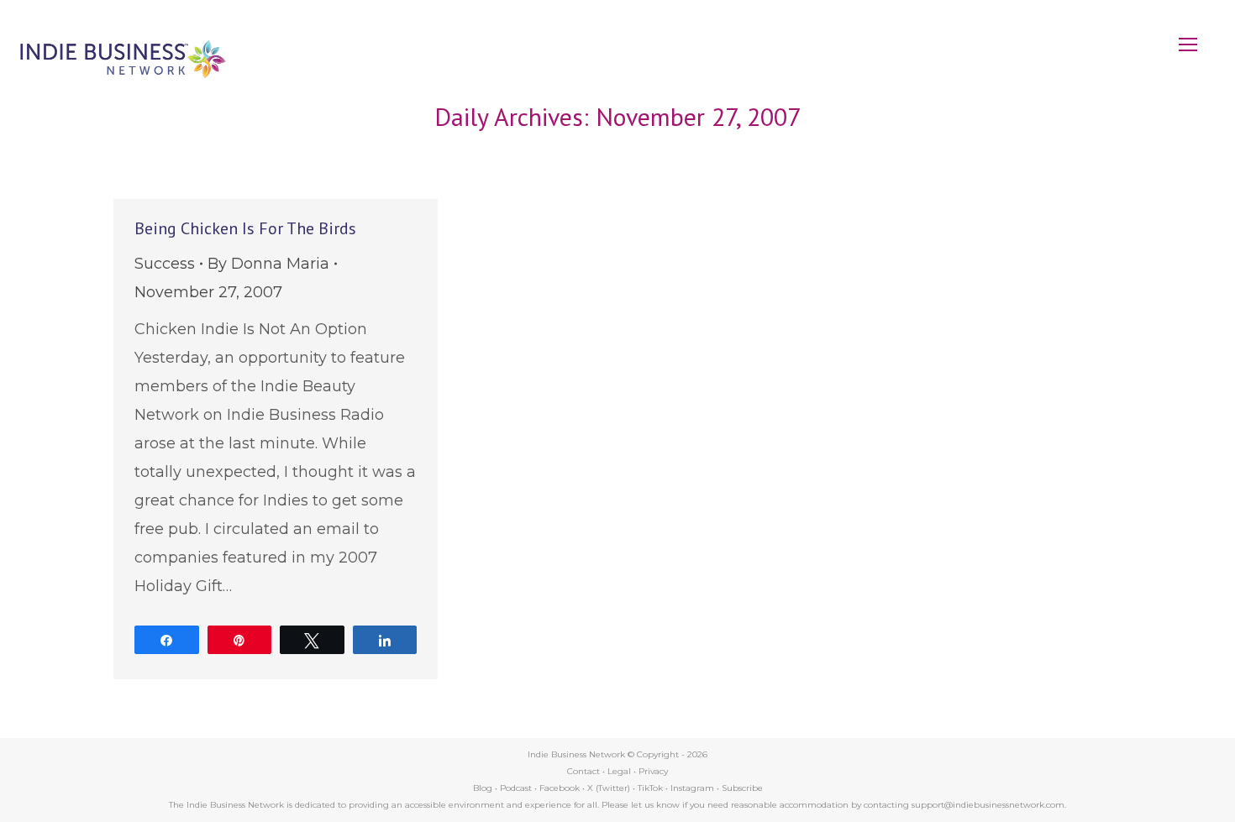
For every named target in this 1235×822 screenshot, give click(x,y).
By (268, 263)
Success (164, 263)
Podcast (516, 788)
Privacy (653, 771)
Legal (619, 771)
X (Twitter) (610, 788)
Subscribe (742, 788)
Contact (583, 771)
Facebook (559, 788)
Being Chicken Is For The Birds (245, 228)
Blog (482, 788)
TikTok (650, 788)
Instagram (692, 788)
